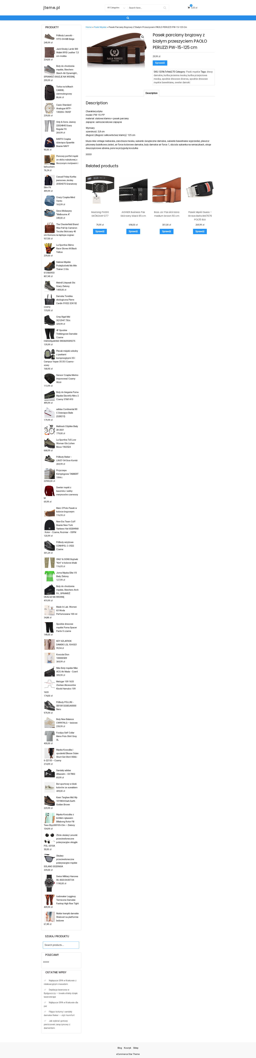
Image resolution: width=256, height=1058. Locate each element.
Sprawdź (160, 63)
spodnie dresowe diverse (175, 78)
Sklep (135, 1048)
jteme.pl (52, 7)
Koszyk (127, 1048)
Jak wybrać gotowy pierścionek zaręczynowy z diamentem (57, 1024)
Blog (120, 1048)
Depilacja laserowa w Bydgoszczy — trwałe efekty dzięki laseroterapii (60, 993)
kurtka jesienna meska (175, 75)
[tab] (151, 93)
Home (89, 27)
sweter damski (182, 82)
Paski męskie (100, 27)
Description (151, 93)
